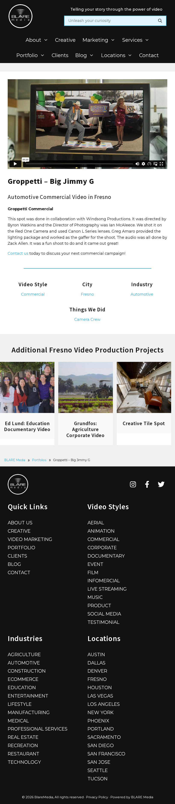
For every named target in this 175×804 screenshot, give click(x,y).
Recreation (23, 745)
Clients (60, 55)
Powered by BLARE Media (131, 797)
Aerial (96, 522)
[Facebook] (147, 484)
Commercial (33, 294)
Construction (27, 671)
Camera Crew (87, 319)
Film (93, 572)
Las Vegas (100, 696)
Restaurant (23, 754)
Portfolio (27, 55)
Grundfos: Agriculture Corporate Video (85, 429)
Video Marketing (30, 539)
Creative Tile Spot (144, 423)
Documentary (106, 556)
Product (99, 605)
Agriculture (24, 654)
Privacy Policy (97, 797)
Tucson (98, 778)
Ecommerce (23, 679)
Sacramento (104, 737)
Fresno (87, 294)
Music (95, 597)
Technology (24, 762)
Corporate (102, 547)
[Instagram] (133, 484)
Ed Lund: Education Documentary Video (27, 426)
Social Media (104, 614)
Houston (100, 687)
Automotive (142, 294)
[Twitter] (161, 484)
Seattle (98, 770)
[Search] (160, 21)
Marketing (95, 40)
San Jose (99, 762)
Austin (96, 654)
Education (22, 687)
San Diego (101, 745)
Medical (18, 720)
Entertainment (28, 696)
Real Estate (23, 737)
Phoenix (98, 720)
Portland (101, 729)
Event (95, 564)
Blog (81, 55)
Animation (101, 531)
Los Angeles (104, 704)
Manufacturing (29, 712)
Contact (149, 55)
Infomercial (104, 580)
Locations (113, 55)
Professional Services (37, 729)
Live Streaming (107, 589)
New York (101, 712)
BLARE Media (14, 460)
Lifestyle (20, 704)
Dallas (96, 663)
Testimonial (103, 622)
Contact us (18, 253)
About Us (20, 522)
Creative (65, 40)
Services (132, 40)
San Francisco (106, 754)
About (33, 40)
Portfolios (39, 460)
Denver (97, 671)
